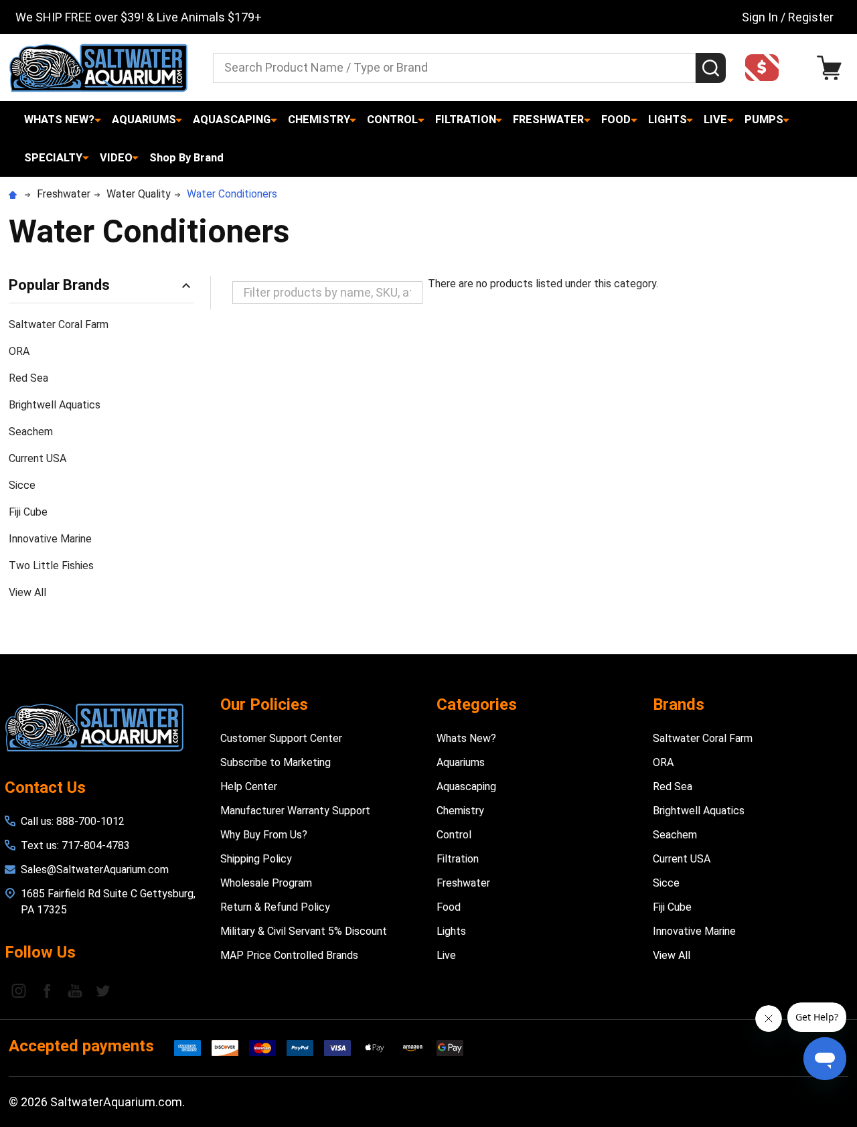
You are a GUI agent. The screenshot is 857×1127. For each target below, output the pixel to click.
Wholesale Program (266, 883)
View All (27, 592)
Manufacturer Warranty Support (295, 810)
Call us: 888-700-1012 (73, 821)
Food (616, 119)
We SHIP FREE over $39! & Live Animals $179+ (138, 17)
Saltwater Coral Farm (58, 324)
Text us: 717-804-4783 (75, 845)
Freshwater (548, 119)
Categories (477, 704)
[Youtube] (75, 990)
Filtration (465, 119)
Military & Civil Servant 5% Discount (303, 931)
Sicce (22, 485)
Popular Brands (59, 285)
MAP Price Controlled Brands (289, 955)
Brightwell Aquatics (54, 404)
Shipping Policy (256, 858)
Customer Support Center (281, 738)
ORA (19, 351)
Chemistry (319, 119)
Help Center (248, 786)
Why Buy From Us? (263, 834)
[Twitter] (103, 990)
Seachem (31, 431)
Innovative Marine (50, 538)
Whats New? (59, 119)
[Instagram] (19, 990)
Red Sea (28, 378)
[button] (766, 67)
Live (715, 119)
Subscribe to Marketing (275, 762)
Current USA (37, 458)
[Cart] (832, 68)
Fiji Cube (28, 512)
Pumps (764, 119)
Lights (667, 119)
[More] (97, 120)
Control (392, 119)
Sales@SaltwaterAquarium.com (95, 869)
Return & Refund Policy (275, 907)
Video (116, 157)
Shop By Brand (186, 157)
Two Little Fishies (51, 565)
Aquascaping (231, 119)
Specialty (53, 157)
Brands (678, 704)
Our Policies (264, 704)
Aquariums (144, 119)
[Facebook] (47, 990)
